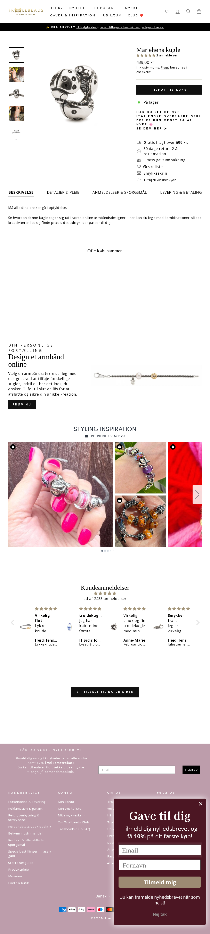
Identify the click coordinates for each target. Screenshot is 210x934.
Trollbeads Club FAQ (74, 829)
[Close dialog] (200, 803)
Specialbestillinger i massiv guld (29, 853)
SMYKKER (132, 8)
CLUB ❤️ (136, 15)
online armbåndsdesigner (104, 217)
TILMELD (191, 769)
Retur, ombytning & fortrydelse (23, 817)
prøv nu (22, 404)
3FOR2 (56, 8)
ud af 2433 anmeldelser (105, 598)
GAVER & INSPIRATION (72, 15)
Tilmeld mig (160, 882)
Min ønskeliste (69, 808)
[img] (105, 593)
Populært (105, 8)
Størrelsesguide (20, 863)
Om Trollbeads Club (73, 822)
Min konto (66, 802)
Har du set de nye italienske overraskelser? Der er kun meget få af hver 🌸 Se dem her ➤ (169, 120)
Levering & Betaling (181, 192)
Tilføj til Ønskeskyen (159, 180)
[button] (146, 55)
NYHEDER (78, 8)
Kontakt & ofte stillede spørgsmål (26, 842)
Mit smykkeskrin (71, 815)
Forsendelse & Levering (27, 802)
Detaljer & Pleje (63, 192)
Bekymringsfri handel (25, 833)
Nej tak (160, 914)
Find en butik (18, 883)
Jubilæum (112, 15)
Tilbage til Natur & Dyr (107, 692)
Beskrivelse (21, 192)
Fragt (165, 67)
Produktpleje (18, 869)
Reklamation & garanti (25, 808)
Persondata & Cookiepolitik (29, 826)
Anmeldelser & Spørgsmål (119, 192)
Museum (15, 876)
